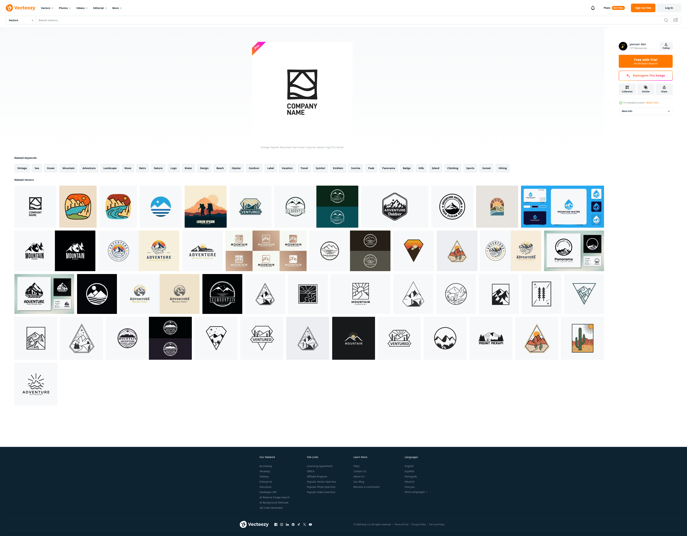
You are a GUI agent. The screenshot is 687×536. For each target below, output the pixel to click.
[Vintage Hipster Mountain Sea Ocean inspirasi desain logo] (35, 207)
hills (421, 168)
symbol (320, 168)
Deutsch (410, 481)
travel (304, 168)
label (270, 168)
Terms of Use (401, 524)
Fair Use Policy (437, 524)
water (188, 168)
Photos (63, 8)
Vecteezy (265, 471)
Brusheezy (266, 466)
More (115, 8)
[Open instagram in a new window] (281, 524)
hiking (503, 168)
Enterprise (266, 481)
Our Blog (358, 481)
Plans (607, 8)
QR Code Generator (271, 507)
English (409, 466)
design (204, 168)
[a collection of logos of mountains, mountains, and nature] (266, 251)
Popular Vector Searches (321, 481)
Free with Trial (646, 61)
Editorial (98, 8)
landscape (110, 168)
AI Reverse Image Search (275, 497)
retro (142, 168)
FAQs (356, 466)
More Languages (415, 492)
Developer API (268, 492)
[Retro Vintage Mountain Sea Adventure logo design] (251, 207)
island (435, 168)
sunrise (355, 168)
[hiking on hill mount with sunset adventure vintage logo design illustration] (206, 207)
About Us (358, 476)
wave (127, 168)
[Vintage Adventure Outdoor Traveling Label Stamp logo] (44, 294)
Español (409, 471)
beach (220, 168)
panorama (388, 168)
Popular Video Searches (321, 492)
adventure (89, 168)
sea (37, 168)
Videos (80, 8)
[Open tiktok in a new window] (298, 524)
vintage (22, 168)
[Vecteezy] (20, 7)
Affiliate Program (317, 476)
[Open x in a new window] (304, 524)
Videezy (264, 476)
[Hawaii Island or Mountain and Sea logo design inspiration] (222, 294)
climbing (452, 168)
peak (371, 168)
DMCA (310, 471)
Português (411, 476)
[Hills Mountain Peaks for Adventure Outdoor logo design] (360, 294)
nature (158, 168)
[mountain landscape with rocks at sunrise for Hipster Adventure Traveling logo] (394, 207)
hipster (236, 168)
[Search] (666, 20)
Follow (666, 48)
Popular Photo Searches (321, 487)
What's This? (652, 102)
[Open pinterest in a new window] (293, 524)
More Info (627, 111)
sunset (486, 168)
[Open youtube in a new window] (310, 524)
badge (407, 168)
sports (470, 168)
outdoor (254, 168)
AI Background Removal (274, 502)
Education (266, 487)
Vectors (45, 8)
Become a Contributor (366, 487)
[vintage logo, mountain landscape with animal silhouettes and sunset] (54, 251)
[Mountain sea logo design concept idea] (97, 294)
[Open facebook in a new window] (275, 524)
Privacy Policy (418, 524)
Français (410, 487)
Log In (669, 8)
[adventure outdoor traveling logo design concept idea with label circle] (452, 207)
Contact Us (359, 471)
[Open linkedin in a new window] (287, 524)
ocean (51, 168)
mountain (69, 168)
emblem (338, 168)
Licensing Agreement (320, 466)
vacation (287, 168)
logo (173, 168)
